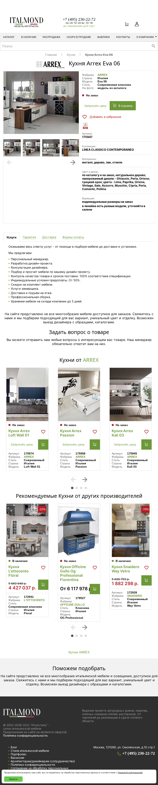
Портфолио (18, 754)
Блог (14, 747)
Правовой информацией (130, 772)
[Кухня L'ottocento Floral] (27, 530)
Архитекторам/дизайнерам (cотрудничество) (43, 761)
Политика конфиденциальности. (25, 735)
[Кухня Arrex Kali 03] (131, 394)
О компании (145, 37)
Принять (13, 779)
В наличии (28, 37)
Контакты (123, 37)
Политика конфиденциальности (33, 764)
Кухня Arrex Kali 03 (122, 433)
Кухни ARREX (79, 652)
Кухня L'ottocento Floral (18, 571)
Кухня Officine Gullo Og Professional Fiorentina (73, 573)
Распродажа (51, 37)
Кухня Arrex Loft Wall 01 (19, 433)
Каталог (9, 37)
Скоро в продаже (79, 37)
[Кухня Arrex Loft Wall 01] (27, 394)
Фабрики (103, 37)
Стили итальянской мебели (30, 750)
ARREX (102, 74)
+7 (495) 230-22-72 (79, 19)
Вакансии (17, 757)
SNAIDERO (134, 595)
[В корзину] (43, 444)
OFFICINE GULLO (72, 604)
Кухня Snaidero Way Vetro (125, 569)
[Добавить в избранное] (43, 432)
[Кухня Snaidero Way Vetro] (131, 530)
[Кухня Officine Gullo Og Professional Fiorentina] (79, 530)
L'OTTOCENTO (34, 600)
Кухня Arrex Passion (70, 433)
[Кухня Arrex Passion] (79, 394)
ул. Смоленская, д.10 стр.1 (79, 25)
